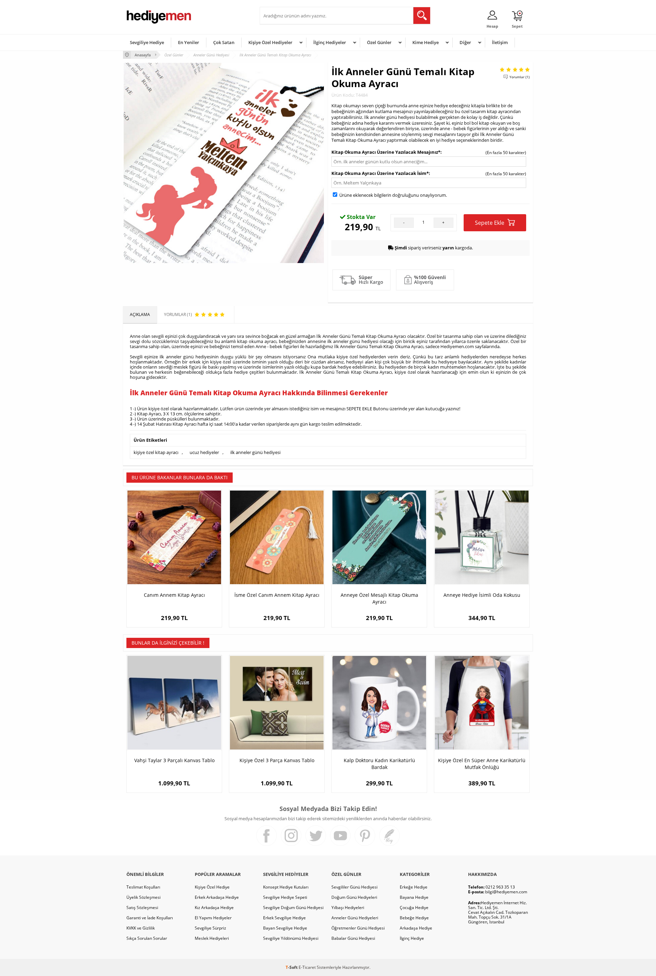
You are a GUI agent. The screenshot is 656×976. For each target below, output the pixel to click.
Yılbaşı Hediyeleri (347, 907)
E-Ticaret (307, 967)
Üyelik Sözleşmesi (143, 897)
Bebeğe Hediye (414, 918)
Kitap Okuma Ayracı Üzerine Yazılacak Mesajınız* (385, 152)
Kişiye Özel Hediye (212, 887)
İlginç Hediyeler (329, 42)
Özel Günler (379, 42)
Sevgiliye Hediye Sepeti (285, 897)
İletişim (500, 42)
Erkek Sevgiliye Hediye (284, 918)
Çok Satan (223, 42)
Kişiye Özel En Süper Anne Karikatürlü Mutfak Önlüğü (481, 763)
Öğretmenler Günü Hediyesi (358, 928)
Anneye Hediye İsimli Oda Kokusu (481, 595)
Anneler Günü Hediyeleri (354, 918)
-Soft (292, 967)
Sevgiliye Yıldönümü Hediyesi (290, 938)
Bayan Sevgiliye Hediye (285, 928)
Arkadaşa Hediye (416, 928)
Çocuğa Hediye (414, 907)
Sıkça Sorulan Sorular (146, 938)
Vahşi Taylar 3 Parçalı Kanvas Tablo (174, 760)
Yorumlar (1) (519, 76)
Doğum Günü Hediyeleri (354, 897)
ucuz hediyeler (204, 452)
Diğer (465, 42)
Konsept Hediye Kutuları (286, 887)
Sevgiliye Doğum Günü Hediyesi (293, 907)
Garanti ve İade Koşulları (149, 918)
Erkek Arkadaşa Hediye (217, 897)
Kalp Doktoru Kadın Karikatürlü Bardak (379, 763)
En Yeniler (188, 42)
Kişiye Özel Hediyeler (270, 42)
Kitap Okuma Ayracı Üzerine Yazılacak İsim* (380, 173)
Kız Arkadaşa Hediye (214, 907)
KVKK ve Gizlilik (140, 928)
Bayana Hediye (414, 897)
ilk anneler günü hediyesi (255, 452)
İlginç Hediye (412, 938)
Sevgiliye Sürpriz (210, 928)
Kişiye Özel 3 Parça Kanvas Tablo (277, 760)
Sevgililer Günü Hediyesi (354, 887)
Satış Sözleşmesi (142, 907)
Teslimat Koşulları (143, 887)
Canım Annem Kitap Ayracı (174, 595)
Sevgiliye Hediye (147, 42)
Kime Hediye (425, 42)
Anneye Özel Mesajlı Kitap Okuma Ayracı (379, 598)
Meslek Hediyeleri (212, 938)
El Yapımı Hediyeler (213, 918)
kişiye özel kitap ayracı (156, 452)
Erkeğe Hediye (413, 887)
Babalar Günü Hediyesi (353, 938)
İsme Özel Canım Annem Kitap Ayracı (276, 595)
